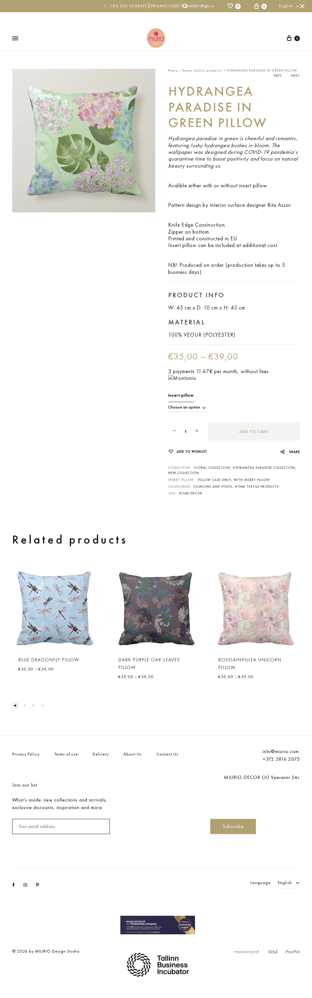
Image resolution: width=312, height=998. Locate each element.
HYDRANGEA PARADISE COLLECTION (264, 467)
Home (173, 70)
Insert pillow (181, 395)
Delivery (101, 754)
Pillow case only (214, 480)
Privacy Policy (26, 754)
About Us (132, 754)
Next (295, 75)
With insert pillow (252, 480)
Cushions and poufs (212, 486)
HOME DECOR (190, 493)
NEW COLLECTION (183, 473)
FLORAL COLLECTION (212, 467)
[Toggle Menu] (15, 38)
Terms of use (66, 754)
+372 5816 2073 (281, 759)
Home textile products (202, 70)
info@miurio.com (281, 751)
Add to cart (253, 431)
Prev (278, 75)
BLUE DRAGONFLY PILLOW (48, 659)
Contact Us (167, 754)
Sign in (207, 6)
